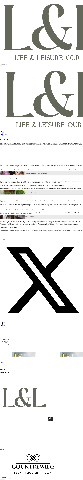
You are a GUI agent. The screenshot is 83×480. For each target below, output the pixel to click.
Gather (3, 132)
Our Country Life (4, 134)
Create (3, 133)
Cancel (3, 479)
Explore (3, 131)
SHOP (3, 135)
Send (1, 479)
